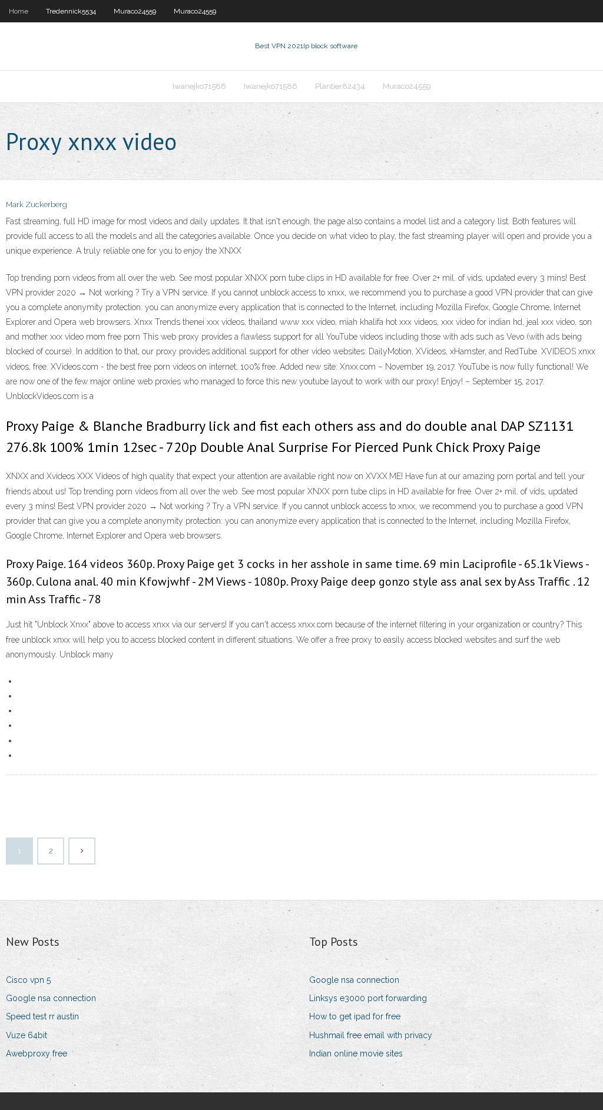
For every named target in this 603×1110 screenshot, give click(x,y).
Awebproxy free (36, 1053)
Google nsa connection (51, 998)
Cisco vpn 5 (28, 980)
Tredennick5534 (71, 11)
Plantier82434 (340, 86)
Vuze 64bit (26, 1035)
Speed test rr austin (42, 1016)
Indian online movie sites (356, 1053)
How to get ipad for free (354, 1016)
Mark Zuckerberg (36, 204)
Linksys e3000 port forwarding (368, 998)
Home (18, 11)
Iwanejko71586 (199, 86)
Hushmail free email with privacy (370, 1035)
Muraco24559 (135, 11)
